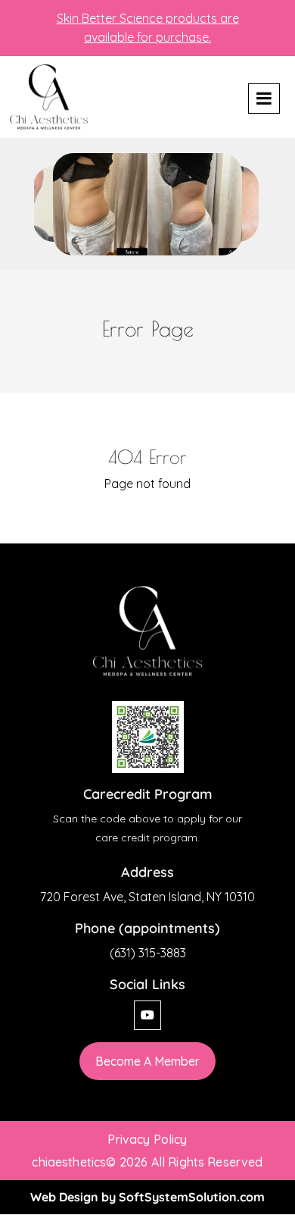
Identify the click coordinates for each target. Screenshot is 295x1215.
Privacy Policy (147, 1139)
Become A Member (147, 1061)
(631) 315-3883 (148, 952)
